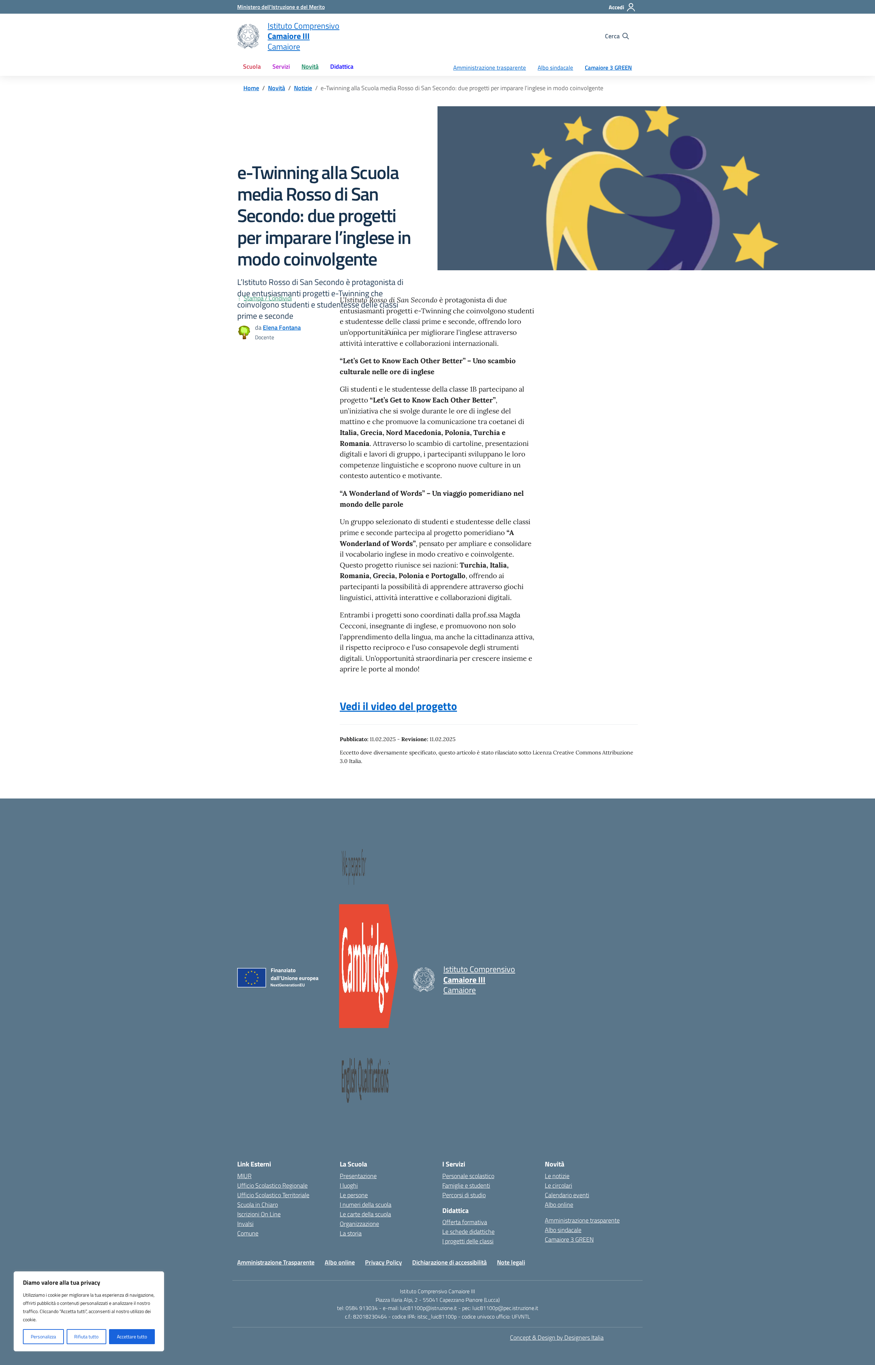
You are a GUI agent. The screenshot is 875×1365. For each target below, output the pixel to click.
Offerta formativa (464, 1222)
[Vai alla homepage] (248, 36)
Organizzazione (359, 1223)
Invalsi (245, 1223)
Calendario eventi (567, 1195)
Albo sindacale (555, 67)
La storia (351, 1233)
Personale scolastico (468, 1175)
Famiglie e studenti (466, 1185)
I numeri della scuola (365, 1204)
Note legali (511, 1262)
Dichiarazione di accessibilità (449, 1262)
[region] (89, 1311)
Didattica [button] (341, 66)
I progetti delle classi (468, 1241)
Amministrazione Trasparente (275, 1262)
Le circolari (558, 1185)
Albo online (559, 1204)
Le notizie (557, 1175)
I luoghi (349, 1185)
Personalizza (43, 1336)
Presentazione (358, 1175)
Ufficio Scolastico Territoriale (273, 1195)
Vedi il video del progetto (398, 706)
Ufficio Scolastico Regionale (272, 1185)
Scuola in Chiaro (257, 1204)
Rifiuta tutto (86, 1336)
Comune (247, 1233)
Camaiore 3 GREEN (608, 67)
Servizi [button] (281, 66)
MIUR (244, 1175)
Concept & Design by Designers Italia (557, 1337)
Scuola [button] (252, 66)
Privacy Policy (383, 1262)
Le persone (354, 1195)
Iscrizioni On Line (259, 1214)
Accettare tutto (132, 1336)
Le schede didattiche (468, 1231)
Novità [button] (310, 66)
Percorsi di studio (464, 1195)
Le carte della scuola (365, 1214)
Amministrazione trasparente (489, 67)
